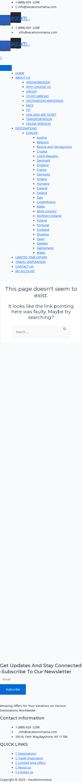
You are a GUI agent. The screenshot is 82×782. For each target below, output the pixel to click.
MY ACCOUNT (25, 271)
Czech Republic (47, 156)
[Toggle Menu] (6, 68)
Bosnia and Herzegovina (54, 147)
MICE (29, 105)
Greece (42, 179)
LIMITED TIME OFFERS (31, 257)
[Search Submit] (64, 328)
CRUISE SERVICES (38, 123)
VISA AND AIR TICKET (41, 114)
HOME (19, 73)
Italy (40, 197)
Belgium (43, 142)
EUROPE (32, 133)
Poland (42, 220)
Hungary (43, 183)
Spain (41, 239)
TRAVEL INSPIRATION (30, 262)
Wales (41, 252)
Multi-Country (47, 211)
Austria (42, 137)
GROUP (31, 91)
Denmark (43, 160)
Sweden (42, 243)
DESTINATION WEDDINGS (44, 100)
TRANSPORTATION (39, 119)
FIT (28, 110)
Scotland (43, 229)
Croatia (42, 151)
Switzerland (45, 248)
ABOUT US (22, 77)
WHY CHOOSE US (38, 87)
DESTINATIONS (26, 128)
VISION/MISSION (38, 82)
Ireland (42, 193)
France (41, 169)
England (43, 165)
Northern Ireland (49, 216)
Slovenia (43, 234)
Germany (43, 174)
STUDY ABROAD (37, 96)
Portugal (43, 225)
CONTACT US (24, 266)
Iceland (42, 188)
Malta (41, 206)
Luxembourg (46, 202)
